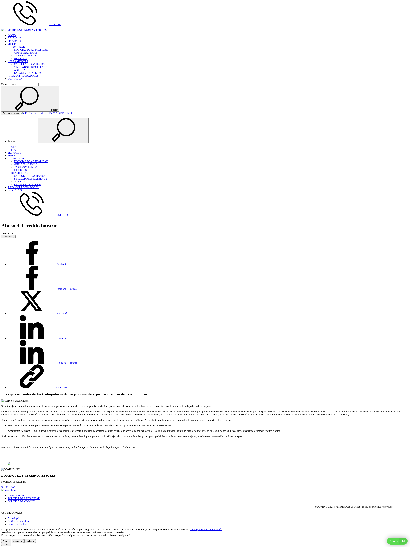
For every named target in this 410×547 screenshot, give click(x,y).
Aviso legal (13, 518)
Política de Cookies (17, 524)
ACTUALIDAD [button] (16, 47)
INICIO (12, 35)
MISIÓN (12, 44)
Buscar (4, 84)
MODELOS (20, 58)
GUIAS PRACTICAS (25, 52)
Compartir (7, 237)
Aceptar (6, 541)
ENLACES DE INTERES (27, 73)
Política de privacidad (18, 521)
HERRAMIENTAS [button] (18, 61)
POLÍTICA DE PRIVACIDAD (24, 498)
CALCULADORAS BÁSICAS (30, 64)
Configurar (17, 541)
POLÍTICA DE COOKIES (22, 501)
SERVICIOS (14, 41)
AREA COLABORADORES (23, 75)
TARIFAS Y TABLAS (26, 55)
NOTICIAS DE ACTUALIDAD (31, 49)
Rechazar (30, 541)
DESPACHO (14, 38)
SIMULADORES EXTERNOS (30, 67)
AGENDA (19, 70)
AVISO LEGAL (16, 495)
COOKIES (6, 544)
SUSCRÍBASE (9, 487)
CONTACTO (15, 78)
